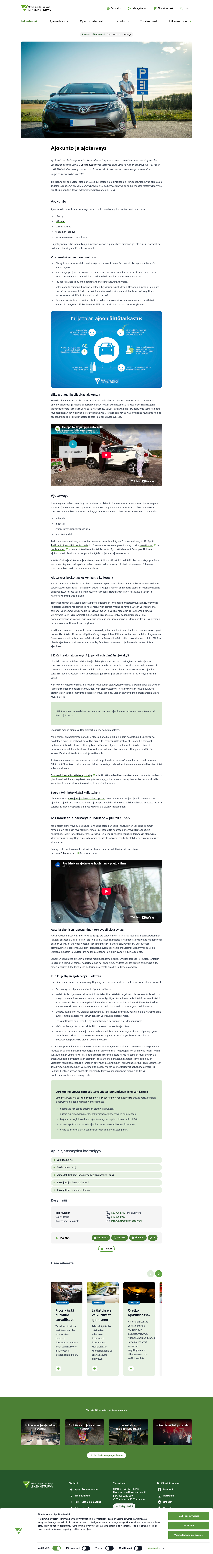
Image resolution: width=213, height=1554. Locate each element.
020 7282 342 (118, 1212)
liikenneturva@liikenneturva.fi (129, 1492)
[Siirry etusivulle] (36, 8)
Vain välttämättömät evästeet (188, 1535)
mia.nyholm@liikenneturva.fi (126, 1221)
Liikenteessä (98, 34)
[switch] (86, 1548)
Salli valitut (188, 1525)
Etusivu (86, 34)
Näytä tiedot (154, 1548)
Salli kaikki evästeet (189, 1516)
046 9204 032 (118, 1216)
